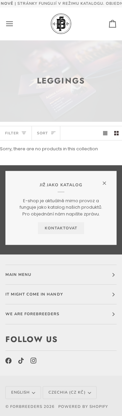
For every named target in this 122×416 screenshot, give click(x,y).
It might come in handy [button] (34, 294)
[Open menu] (15, 23)
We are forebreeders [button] (32, 314)
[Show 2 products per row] (116, 133)
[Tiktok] (21, 361)
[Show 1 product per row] (105, 133)
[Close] (107, 180)
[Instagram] (33, 361)
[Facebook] (8, 361)
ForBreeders (26, 406)
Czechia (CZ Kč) (66, 392)
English (20, 392)
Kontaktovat (61, 228)
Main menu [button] (18, 274)
